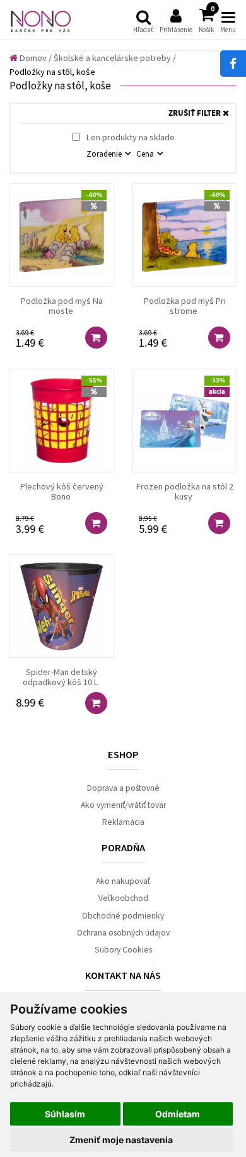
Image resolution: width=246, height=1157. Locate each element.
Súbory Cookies (123, 949)
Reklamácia (123, 822)
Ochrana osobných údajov (123, 932)
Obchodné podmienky (123, 915)
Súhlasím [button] (65, 1114)
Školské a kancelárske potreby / (115, 58)
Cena (146, 153)
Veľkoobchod (123, 898)
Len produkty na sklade (130, 137)
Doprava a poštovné (123, 788)
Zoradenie (105, 153)
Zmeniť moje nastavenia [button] (121, 1139)
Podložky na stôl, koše (52, 71)
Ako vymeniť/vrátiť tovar (123, 805)
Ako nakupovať (123, 881)
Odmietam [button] (177, 1114)
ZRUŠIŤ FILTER (195, 113)
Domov (32, 58)
